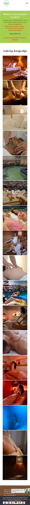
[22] (15, 218)
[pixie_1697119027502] (15, 68)
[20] (15, 168)
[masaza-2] (15, 392)
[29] (15, 442)
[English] (9, 502)
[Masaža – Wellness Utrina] (15, 93)
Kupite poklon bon (15, 33)
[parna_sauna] (15, 417)
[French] (12, 502)
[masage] (15, 342)
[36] (15, 267)
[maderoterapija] (15, 317)
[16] (15, 143)
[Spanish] (23, 502)
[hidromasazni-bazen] (15, 292)
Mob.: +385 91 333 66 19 (10, 495)
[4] (15, 118)
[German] (16, 502)
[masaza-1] (15, 367)
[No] (28, 500)
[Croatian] (5, 502)
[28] (15, 243)
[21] (15, 193)
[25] (15, 467)
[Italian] (19, 502)
